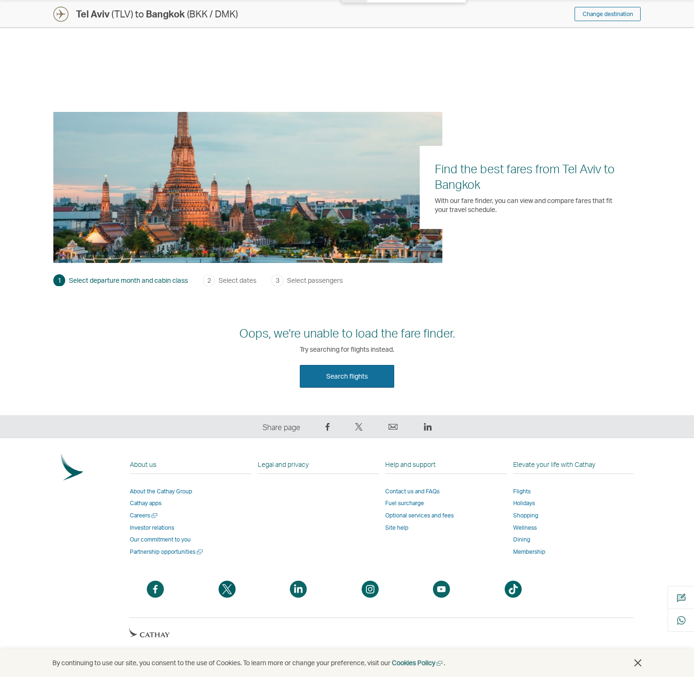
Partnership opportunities (167, 551)
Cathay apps (145, 503)
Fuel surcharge (404, 503)
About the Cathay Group (161, 491)
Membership (529, 551)
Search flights (347, 376)
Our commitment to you (160, 539)
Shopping (525, 515)
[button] (638, 663)
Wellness (525, 527)
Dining (521, 539)
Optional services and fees (419, 515)
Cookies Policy (418, 663)
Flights (522, 491)
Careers (144, 515)
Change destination (608, 13)
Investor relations (152, 527)
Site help (396, 527)
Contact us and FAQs (412, 491)
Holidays (524, 503)
